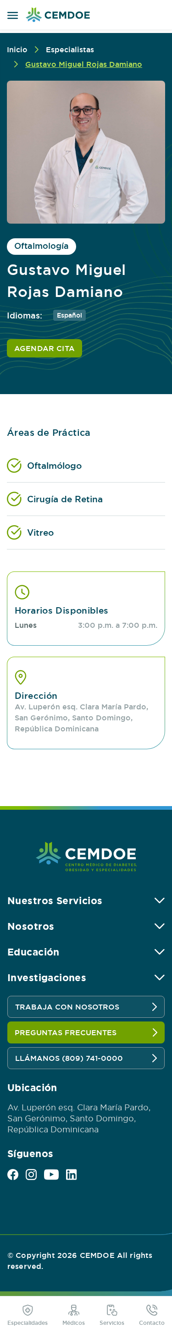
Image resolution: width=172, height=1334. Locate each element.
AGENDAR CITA (44, 348)
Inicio (17, 49)
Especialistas (70, 49)
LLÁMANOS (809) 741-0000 (69, 1058)
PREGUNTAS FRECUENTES (66, 1032)
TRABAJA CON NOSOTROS (67, 1007)
